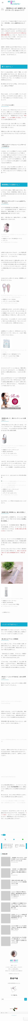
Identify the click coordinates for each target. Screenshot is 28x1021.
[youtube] (14, 995)
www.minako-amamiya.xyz (8, 776)
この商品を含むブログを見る (10, 242)
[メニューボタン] (2, 2)
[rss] (16, 995)
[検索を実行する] (25, 999)
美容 (4, 834)
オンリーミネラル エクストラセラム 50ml (12, 598)
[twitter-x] (11, 995)
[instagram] (13, 995)
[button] (5, 839)
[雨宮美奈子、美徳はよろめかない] (14, 2)
